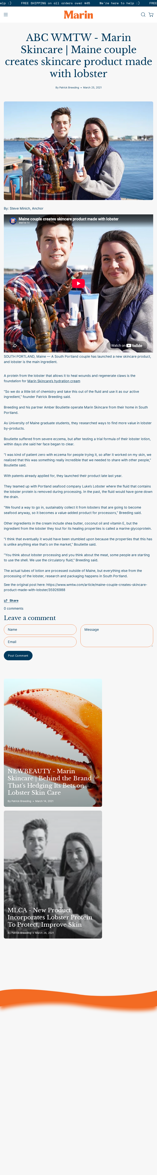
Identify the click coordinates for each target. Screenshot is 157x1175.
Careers (10, 1105)
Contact (88, 1062)
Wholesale (12, 1133)
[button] (143, 14)
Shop (86, 1034)
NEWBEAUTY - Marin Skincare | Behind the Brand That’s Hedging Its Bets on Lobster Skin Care (50, 782)
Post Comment (18, 655)
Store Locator (15, 1098)
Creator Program (17, 1091)
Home (87, 1041)
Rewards (89, 1069)
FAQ (7, 1126)
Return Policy (14, 1119)
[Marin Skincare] (78, 14)
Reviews (88, 1055)
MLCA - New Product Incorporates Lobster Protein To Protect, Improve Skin (50, 917)
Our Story (90, 1048)
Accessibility (14, 1140)
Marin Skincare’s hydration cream (53, 381)
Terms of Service (17, 1112)
